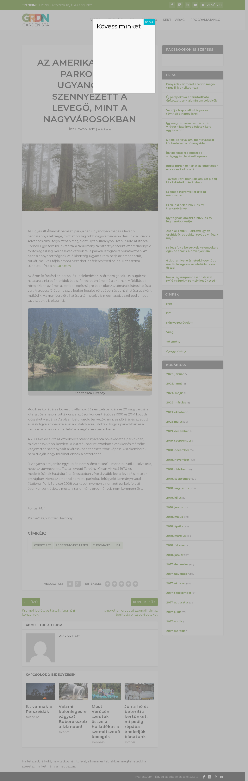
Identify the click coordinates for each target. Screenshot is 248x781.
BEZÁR (149, 22)
